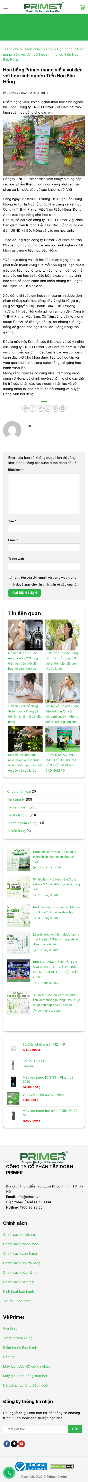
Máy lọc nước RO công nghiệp (27, 1366)
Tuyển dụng (16, 831)
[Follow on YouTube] (21, 1443)
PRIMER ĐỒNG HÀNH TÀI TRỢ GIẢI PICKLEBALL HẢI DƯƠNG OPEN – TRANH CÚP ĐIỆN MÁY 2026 (55, 969)
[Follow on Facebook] (6, 1443)
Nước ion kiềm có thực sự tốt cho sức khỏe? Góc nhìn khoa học (56, 909)
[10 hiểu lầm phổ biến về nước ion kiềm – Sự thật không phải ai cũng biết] (18, 887)
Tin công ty (16, 799)
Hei (48, 92)
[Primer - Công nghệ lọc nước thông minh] (44, 7)
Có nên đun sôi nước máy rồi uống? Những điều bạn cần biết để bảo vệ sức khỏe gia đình (23, 663)
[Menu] (5, 7)
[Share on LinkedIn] (62, 408)
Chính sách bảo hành (20, 1272)
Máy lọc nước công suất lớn (25, 1376)
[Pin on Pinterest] (55, 408)
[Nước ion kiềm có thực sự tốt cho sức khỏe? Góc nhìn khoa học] (18, 915)
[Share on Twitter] (40, 408)
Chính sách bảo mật (18, 1282)
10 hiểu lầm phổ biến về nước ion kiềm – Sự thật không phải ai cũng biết (56, 884)
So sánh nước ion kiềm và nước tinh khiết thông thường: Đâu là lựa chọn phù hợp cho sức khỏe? (56, 1000)
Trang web (16, 558)
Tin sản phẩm (17, 807)
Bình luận (16, 469)
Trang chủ (11, 49)
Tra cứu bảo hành (17, 1301)
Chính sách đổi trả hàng (22, 1263)
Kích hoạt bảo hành (18, 1291)
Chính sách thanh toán (21, 1244)
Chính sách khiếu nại (19, 1235)
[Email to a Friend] (47, 408)
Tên (12, 521)
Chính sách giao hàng (20, 1253)
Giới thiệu (10, 1328)
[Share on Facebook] (32, 408)
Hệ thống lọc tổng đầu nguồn (26, 1385)
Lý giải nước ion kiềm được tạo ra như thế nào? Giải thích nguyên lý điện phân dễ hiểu (56, 939)
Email (13, 540)
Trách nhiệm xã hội (38, 49)
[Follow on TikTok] (14, 1443)
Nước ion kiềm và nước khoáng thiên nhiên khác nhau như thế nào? (54, 856)
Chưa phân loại (19, 791)
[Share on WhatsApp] (25, 408)
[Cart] (82, 7)
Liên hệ (28, 1066)
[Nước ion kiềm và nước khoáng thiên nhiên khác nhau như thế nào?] (18, 859)
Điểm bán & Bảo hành (20, 1347)
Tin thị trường (17, 815)
